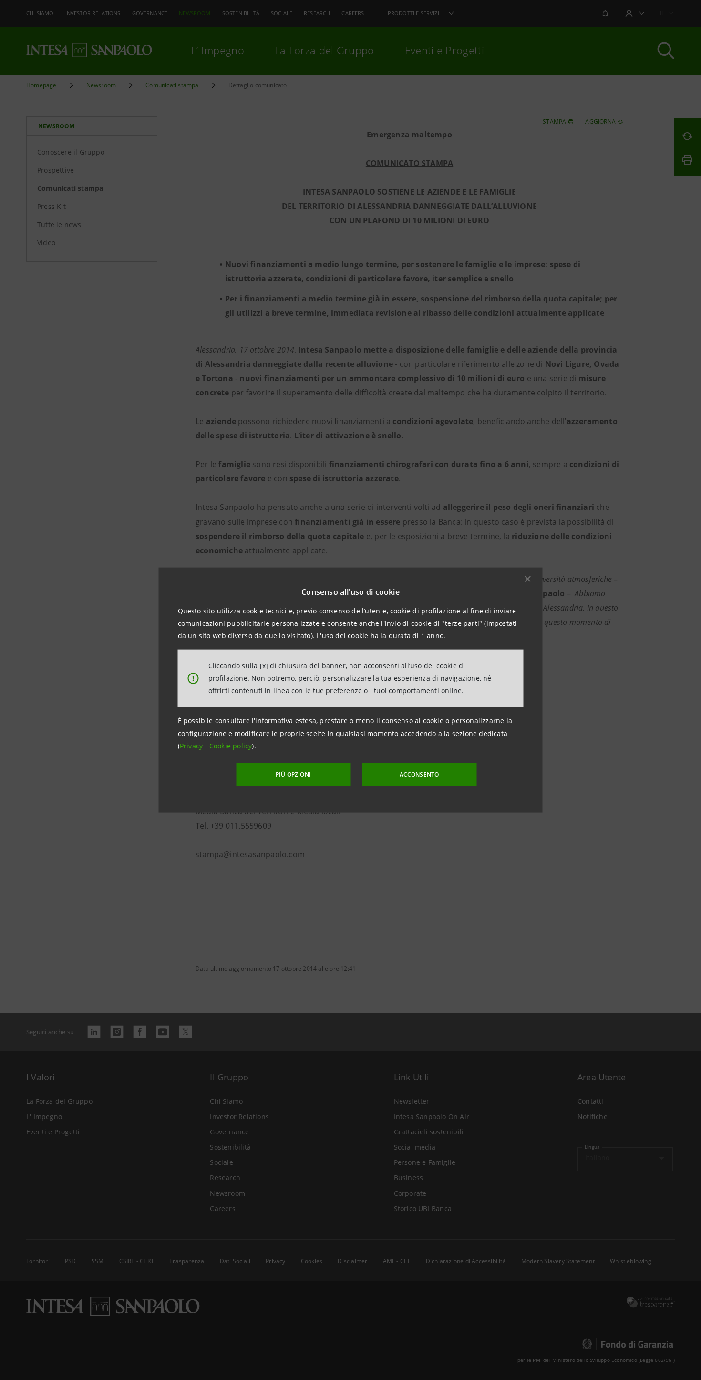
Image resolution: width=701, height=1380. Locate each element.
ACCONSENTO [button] (419, 774)
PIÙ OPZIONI (293, 774)
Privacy (192, 745)
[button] (528, 578)
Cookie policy (230, 745)
